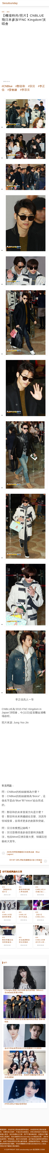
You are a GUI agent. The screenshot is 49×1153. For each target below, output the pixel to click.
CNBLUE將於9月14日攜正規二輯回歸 (41, 941)
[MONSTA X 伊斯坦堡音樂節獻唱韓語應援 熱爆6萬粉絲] (24, 1006)
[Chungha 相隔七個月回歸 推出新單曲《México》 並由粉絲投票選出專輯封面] (24, 977)
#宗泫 (31, 86)
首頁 (3, 11)
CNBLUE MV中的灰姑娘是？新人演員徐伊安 (24, 916)
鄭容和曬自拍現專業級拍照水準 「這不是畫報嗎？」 (7, 941)
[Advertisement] (24, 51)
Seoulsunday (10, 3)
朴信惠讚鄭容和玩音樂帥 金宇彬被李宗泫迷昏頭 (24, 941)
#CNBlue (7, 86)
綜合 (8, 11)
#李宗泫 (25, 89)
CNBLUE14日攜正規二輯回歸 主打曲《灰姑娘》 (41, 891)
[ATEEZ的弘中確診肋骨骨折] (24, 1091)
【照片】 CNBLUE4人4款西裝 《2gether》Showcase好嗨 (41, 916)
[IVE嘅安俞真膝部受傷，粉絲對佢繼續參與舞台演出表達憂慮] (24, 1062)
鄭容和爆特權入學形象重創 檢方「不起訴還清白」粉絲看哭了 (24, 891)
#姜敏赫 (12, 89)
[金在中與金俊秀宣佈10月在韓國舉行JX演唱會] (24, 1035)
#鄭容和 (20, 86)
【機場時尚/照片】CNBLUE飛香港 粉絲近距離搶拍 (7, 891)
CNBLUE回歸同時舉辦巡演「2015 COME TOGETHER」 (7, 916)
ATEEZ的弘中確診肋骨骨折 (16, 1104)
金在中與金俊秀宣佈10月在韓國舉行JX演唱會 (23, 1048)
